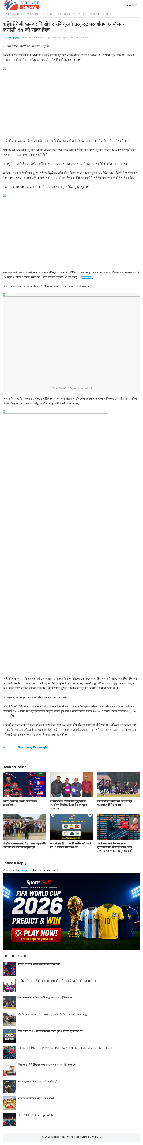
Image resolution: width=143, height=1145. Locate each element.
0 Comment (83, 37)
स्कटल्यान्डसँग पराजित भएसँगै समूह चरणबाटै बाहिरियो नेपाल (114, 803)
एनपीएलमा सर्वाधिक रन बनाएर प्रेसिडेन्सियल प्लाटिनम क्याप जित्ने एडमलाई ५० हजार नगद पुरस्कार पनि (115, 847)
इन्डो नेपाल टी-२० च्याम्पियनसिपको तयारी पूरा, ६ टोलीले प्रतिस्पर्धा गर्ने (71, 845)
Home (6, 13)
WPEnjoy (96, 1136)
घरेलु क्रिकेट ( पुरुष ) (22, 13)
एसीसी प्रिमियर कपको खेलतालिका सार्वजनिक (20, 803)
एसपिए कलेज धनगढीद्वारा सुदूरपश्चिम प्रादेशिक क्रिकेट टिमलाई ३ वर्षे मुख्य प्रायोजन (68, 804)
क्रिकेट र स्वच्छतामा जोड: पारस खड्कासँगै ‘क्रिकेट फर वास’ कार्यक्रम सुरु (24, 845)
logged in (26, 870)
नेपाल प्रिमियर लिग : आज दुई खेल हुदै (35, 1115)
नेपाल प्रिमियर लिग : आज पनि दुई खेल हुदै (37, 1081)
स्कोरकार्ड (86, 277)
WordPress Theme (77, 1136)
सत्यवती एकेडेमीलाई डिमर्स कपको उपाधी (36, 1098)
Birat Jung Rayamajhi (32, 37)
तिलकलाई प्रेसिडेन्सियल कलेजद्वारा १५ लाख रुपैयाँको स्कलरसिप (47, 1064)
